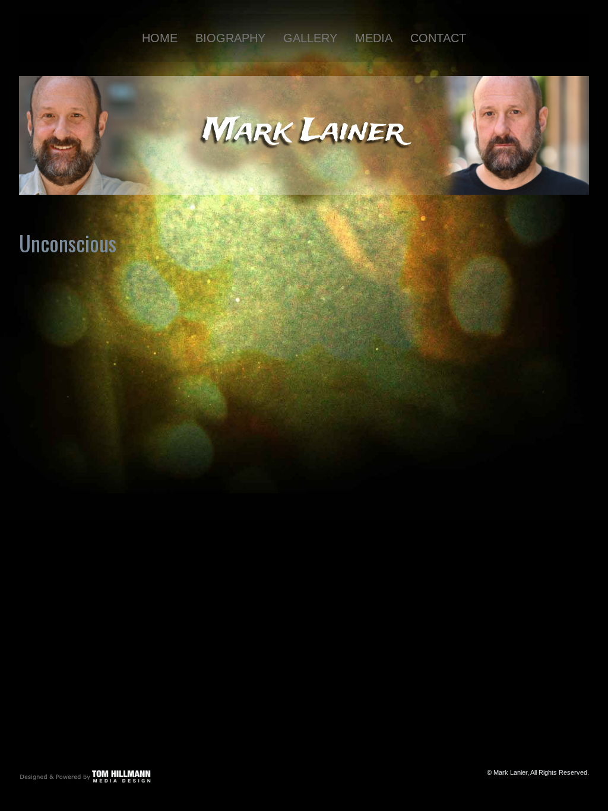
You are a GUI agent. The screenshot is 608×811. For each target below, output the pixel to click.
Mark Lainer (304, 131)
